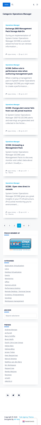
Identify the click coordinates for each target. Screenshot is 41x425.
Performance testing (12, 288)
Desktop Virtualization (13, 272)
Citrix (7, 269)
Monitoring (9, 278)
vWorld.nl (8, 381)
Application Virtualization (14, 266)
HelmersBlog (10, 349)
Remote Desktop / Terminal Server (18, 291)
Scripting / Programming (14, 295)
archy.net (8, 333)
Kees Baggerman (11, 355)
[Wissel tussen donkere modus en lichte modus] (34, 5)
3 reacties (11, 214)
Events (7, 275)
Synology (8, 298)
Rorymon (8, 375)
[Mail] (19, 395)
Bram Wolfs (9, 339)
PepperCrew (9, 368)
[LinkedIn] (8, 395)
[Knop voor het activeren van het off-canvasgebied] (37, 5)
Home (6, 5)
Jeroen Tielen (10, 352)
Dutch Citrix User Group (14, 342)
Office (7, 282)
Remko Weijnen (11, 371)
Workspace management (14, 301)
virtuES (7, 378)
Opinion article (10, 285)
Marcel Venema (11, 359)
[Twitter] (13, 395)
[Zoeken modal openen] (12, 5)
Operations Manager (13, 25)
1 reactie (10, 172)
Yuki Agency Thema (26, 417)
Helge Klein (9, 346)
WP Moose (18, 419)
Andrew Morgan (11, 330)
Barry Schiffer (10, 336)
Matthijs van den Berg (13, 362)
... (17, 46)
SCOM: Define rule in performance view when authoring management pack (19, 71)
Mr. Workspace (10, 365)
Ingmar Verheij (12, 54)
